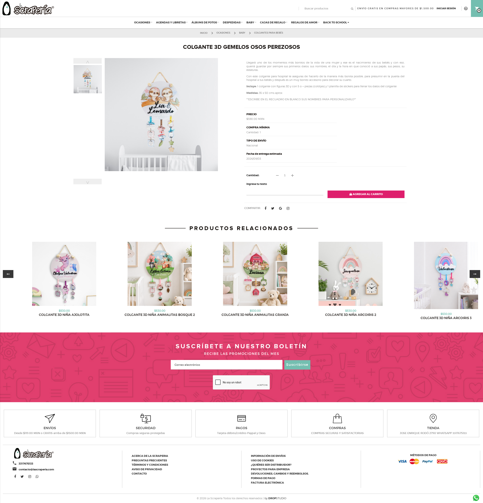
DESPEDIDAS (232, 22)
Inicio (204, 32)
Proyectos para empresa (270, 469)
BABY (250, 22)
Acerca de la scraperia (150, 456)
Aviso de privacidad (147, 469)
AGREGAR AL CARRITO (367, 194)
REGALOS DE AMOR (304, 22)
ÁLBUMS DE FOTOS (205, 22)
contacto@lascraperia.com (36, 469)
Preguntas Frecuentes (149, 460)
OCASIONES (142, 22)
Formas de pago (263, 478)
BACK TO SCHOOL (335, 22)
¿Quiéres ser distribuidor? (271, 464)
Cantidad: (252, 175)
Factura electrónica (267, 482)
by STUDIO (275, 498)
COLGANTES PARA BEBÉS (268, 32)
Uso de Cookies (262, 460)
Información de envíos (268, 456)
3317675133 (26, 463)
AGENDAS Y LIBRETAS (171, 22)
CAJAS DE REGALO (273, 22)
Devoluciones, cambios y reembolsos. (280, 473)
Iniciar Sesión (446, 8)
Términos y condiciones (150, 464)
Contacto (139, 473)
